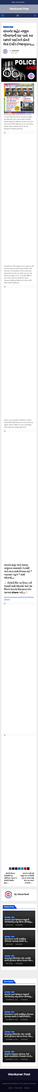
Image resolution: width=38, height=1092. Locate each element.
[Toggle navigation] (17, 15)
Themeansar (32, 1083)
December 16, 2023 (12, 999)
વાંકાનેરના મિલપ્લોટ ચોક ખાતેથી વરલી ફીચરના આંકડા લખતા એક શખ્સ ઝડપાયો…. (18, 960)
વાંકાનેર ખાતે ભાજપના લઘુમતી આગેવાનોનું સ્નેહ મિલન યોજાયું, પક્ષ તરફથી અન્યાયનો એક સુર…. (18, 921)
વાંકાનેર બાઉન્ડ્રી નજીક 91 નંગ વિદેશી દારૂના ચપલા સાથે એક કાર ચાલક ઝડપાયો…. (27, 878)
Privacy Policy (18, 1088)
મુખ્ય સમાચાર (6, 26)
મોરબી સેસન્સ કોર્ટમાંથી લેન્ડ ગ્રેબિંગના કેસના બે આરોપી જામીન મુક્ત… (10, 878)
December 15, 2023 (12, 1019)
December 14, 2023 (12, 1039)
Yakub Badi (15, 50)
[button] (32, 15)
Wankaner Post (19, 8)
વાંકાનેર (11, 26)
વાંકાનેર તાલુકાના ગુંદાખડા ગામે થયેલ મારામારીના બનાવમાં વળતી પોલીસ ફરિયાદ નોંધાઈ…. (17, 1056)
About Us (10, 1088)
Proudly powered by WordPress (10, 1083)
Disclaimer (27, 1088)
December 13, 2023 (12, 1059)
